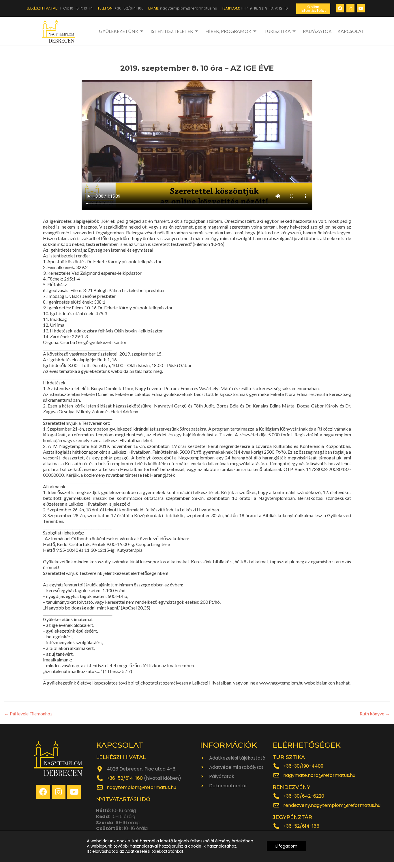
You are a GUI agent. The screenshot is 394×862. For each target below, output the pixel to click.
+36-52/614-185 (301, 826)
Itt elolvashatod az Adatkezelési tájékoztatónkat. (135, 851)
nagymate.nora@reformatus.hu (319, 775)
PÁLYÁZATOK (317, 31)
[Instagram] (350, 8)
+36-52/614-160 (125, 778)
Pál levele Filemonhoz (28, 713)
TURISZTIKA (277, 31)
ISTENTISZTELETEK (172, 31)
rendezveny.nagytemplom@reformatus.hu (331, 805)
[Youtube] (361, 8)
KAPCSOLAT (350, 31)
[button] (313, 8)
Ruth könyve (375, 713)
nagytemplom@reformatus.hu (141, 787)
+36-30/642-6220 (303, 796)
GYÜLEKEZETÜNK (118, 31)
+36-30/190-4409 (303, 766)
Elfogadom (286, 846)
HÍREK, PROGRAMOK (228, 31)
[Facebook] (340, 8)
